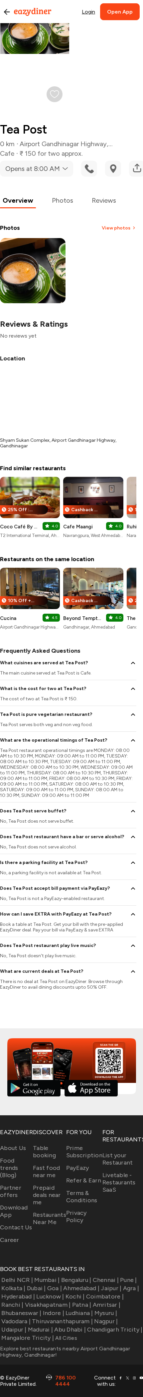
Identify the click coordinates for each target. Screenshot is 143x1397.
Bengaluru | (76, 1280)
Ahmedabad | (81, 1288)
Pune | (128, 1280)
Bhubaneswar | (21, 1313)
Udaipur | (13, 1329)
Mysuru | (105, 1313)
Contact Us (16, 1227)
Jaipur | (111, 1288)
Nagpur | (106, 1321)
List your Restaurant (117, 1159)
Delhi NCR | (17, 1280)
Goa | (54, 1288)
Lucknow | (50, 1296)
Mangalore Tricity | (27, 1337)
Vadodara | (16, 1321)
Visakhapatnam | (48, 1304)
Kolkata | (13, 1288)
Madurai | (40, 1329)
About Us (13, 1148)
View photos (116, 228)
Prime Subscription (84, 1151)
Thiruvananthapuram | (62, 1321)
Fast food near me (46, 1171)
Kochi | (75, 1296)
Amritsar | (106, 1304)
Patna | (81, 1304)
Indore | (53, 1313)
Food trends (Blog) (9, 1168)
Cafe (7, 153)
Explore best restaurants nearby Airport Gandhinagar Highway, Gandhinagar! (65, 1351)
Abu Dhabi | (70, 1329)
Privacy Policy (76, 1216)
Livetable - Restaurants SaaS (119, 1182)
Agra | (131, 1288)
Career (9, 1240)
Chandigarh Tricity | (114, 1329)
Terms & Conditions (81, 1196)
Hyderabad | (18, 1296)
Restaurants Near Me (49, 1218)
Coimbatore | (105, 1296)
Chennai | (106, 1280)
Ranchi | (12, 1304)
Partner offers (10, 1191)
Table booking (44, 1151)
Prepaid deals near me (47, 1195)
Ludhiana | (79, 1313)
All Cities (65, 1338)
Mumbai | (47, 1280)
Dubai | (36, 1288)
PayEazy (77, 1167)
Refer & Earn (83, 1180)
